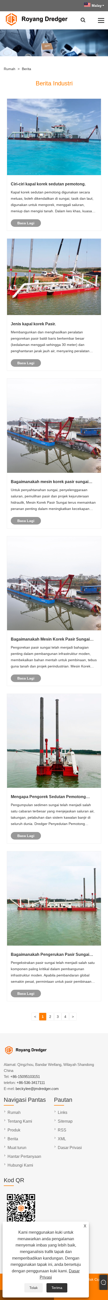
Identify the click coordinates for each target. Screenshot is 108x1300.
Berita (26, 69)
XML (62, 1139)
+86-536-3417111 (31, 1082)
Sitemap (65, 1121)
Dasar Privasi (70, 1148)
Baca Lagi (25, 223)
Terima (56, 1288)
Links (62, 1112)
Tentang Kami (20, 1121)
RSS (62, 1130)
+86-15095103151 (25, 1076)
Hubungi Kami (20, 1165)
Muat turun (17, 1148)
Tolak (33, 1288)
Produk (14, 1130)
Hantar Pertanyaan (24, 1156)
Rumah (9, 69)
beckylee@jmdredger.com (37, 1088)
